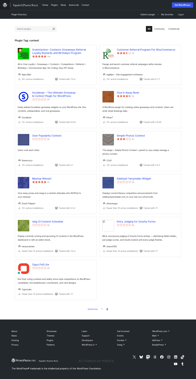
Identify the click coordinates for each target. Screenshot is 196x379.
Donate (122, 340)
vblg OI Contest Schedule (47, 221)
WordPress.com (161, 331)
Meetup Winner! (42, 178)
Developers (87, 340)
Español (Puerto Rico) (48, 361)
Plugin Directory (19, 14)
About (14, 331)
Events (120, 335)
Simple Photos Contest (131, 135)
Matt (155, 335)
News (14, 335)
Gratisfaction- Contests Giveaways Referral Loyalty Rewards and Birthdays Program (59, 51)
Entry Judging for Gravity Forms (136, 221)
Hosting (15, 340)
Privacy (15, 345)
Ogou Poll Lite (40, 264)
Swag (121, 345)
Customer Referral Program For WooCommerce (146, 49)
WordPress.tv (89, 345)
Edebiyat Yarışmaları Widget (134, 178)
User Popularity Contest (46, 135)
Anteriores (93, 309)
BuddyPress (159, 345)
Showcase (52, 331)
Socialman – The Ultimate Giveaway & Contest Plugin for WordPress (54, 94)
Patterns (51, 345)
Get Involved (123, 331)
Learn (84, 331)
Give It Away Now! (128, 92)
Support (86, 335)
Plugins (50, 340)
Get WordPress (182, 5)
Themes (50, 335)
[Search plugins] (54, 29)
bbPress (157, 340)
